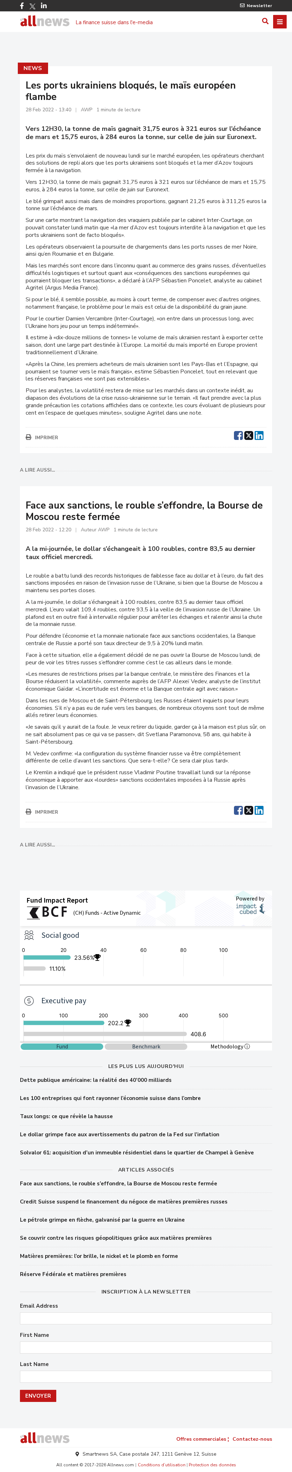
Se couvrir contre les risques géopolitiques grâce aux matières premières (116, 1238)
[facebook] (238, 435)
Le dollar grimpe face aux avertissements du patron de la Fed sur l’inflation (119, 1134)
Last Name (34, 1364)
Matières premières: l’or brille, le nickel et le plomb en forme (99, 1256)
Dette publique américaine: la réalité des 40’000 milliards (96, 1080)
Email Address (39, 1306)
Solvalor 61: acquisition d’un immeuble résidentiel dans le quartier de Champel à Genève (137, 1152)
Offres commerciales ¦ (202, 1439)
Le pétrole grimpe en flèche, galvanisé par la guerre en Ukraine (102, 1220)
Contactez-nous (252, 1439)
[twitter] (248, 435)
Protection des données (212, 1465)
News (33, 68)
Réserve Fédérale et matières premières (73, 1274)
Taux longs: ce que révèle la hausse (66, 1116)
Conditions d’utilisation (162, 1465)
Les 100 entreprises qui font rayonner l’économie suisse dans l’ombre (110, 1098)
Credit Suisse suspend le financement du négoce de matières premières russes (124, 1202)
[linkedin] (259, 435)
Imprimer (46, 438)
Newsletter (259, 6)
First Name (34, 1335)
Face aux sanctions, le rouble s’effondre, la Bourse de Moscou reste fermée (118, 1183)
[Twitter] (32, 6)
